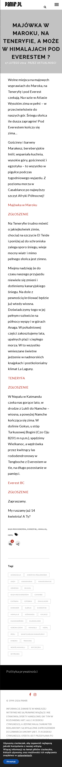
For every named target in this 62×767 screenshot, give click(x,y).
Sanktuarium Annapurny (33, 634)
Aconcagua (16, 575)
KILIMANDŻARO (17, 621)
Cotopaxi (28, 601)
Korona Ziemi (17, 628)
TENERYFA (16, 378)
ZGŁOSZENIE (18, 214)
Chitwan (14, 601)
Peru (13, 634)
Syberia (14, 641)
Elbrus (28, 608)
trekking (27, 641)
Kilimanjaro (35, 621)
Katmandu (30, 614)
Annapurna (26, 581)
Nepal (10, 535)
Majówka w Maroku (22, 205)
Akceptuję (11, 761)
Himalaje (42, 529)
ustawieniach (25, 755)
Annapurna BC (45, 581)
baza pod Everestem (17, 529)
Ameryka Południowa (37, 575)
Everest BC (16, 483)
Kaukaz (44, 614)
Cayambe (38, 595)
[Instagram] (33, 694)
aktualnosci (46, 63)
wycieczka (36, 647)
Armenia (15, 588)
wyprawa (15, 654)
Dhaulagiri (43, 601)
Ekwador (15, 608)
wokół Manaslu (18, 647)
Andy (13, 581)
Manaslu (33, 628)
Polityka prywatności (22, 671)
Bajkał (27, 588)
